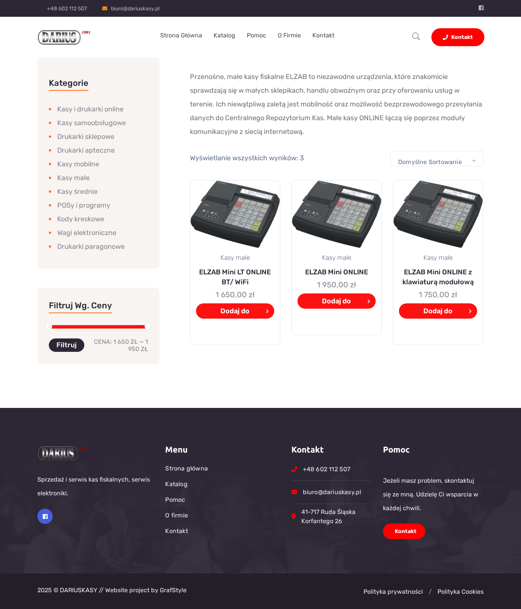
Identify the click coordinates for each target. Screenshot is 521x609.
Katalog (224, 35)
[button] (430, 592)
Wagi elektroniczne (86, 233)
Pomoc (256, 35)
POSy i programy (83, 205)
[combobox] (437, 158)
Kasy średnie (77, 191)
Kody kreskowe (80, 219)
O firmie (289, 35)
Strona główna (181, 35)
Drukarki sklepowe (85, 136)
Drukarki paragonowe (91, 246)
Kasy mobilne (78, 164)
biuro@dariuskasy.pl (135, 8)
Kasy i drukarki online (90, 109)
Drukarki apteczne (86, 150)
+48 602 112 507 (67, 8)
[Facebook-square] (45, 516)
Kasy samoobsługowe (91, 123)
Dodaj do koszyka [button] (234, 313)
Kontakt (323, 35)
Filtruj (66, 345)
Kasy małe (73, 178)
